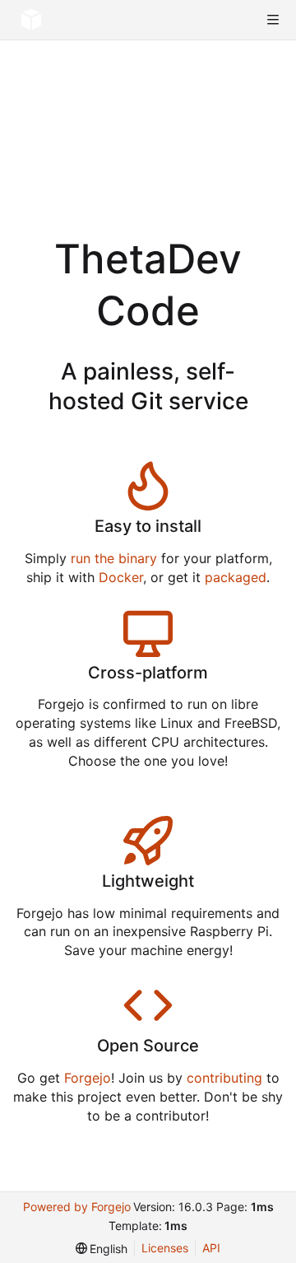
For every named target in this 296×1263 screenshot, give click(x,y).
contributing (224, 1078)
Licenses (164, 1248)
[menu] (102, 1249)
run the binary (114, 558)
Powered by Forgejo (77, 1207)
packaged (235, 577)
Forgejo (87, 1078)
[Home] (31, 20)
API (211, 1248)
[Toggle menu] (273, 20)
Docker (121, 577)
